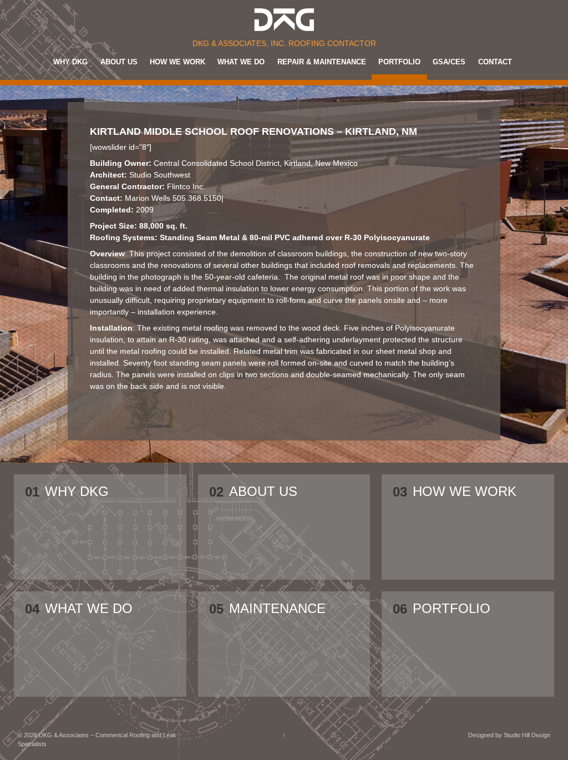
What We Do (241, 62)
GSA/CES (449, 62)
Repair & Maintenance (321, 62)
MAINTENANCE (277, 609)
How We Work (177, 62)
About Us (119, 62)
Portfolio (399, 62)
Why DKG (70, 62)
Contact (495, 62)
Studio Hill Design (527, 735)
